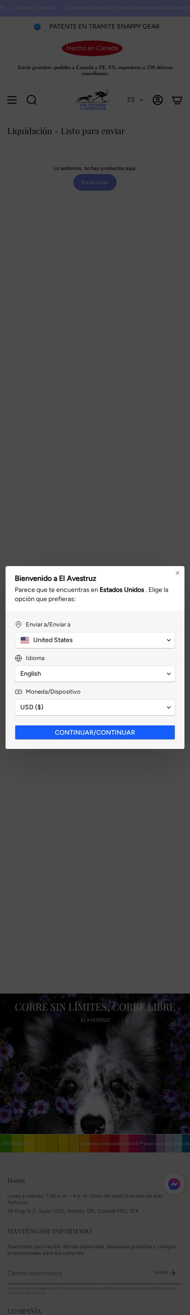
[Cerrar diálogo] (177, 573)
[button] (95, 640)
